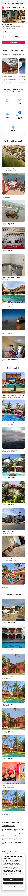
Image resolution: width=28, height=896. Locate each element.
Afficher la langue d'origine (18, 3)
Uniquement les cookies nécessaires (13, 883)
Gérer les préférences (13, 886)
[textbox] (7, 38)
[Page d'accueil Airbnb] (3, 7)
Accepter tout (13, 879)
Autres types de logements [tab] (8, 825)
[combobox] (13, 33)
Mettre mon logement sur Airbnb (15, 7)
